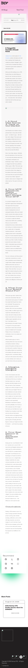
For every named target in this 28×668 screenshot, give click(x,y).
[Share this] (6, 559)
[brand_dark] (7, 635)
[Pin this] (6, 564)
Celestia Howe (8, 55)
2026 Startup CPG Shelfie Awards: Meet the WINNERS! (14, 607)
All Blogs (4, 10)
